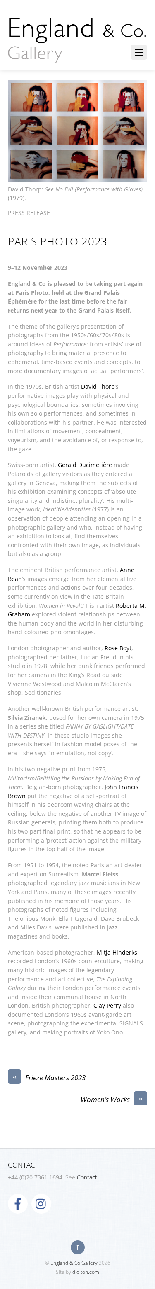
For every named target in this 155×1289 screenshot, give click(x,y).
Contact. (87, 1177)
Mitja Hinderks (117, 952)
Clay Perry (107, 1005)
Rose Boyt (118, 648)
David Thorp (98, 386)
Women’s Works (112, 1099)
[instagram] (41, 1203)
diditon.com (85, 1271)
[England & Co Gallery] (78, 54)
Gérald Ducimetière (85, 465)
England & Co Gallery (74, 1262)
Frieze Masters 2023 (49, 1077)
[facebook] (18, 1203)
